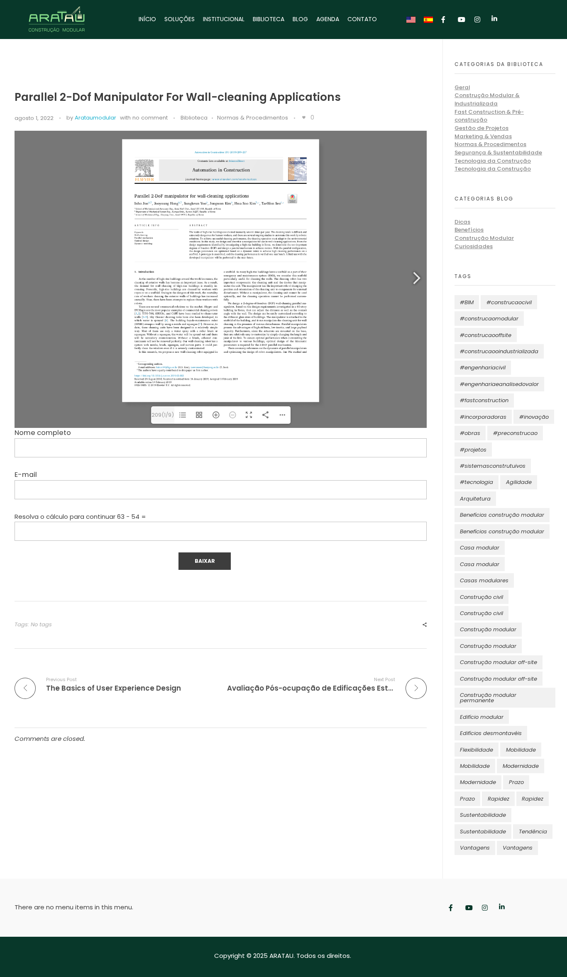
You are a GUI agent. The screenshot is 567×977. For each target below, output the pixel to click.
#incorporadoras (483, 417)
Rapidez (498, 799)
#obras (470, 433)
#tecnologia (476, 482)
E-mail (26, 474)
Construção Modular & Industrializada (487, 99)
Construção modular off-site (498, 662)
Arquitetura (475, 499)
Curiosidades (474, 246)
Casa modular (479, 548)
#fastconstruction (484, 400)
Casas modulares (484, 580)
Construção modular (488, 629)
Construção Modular (484, 238)
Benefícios (469, 230)
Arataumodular (95, 118)
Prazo (516, 782)
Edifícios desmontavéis (491, 733)
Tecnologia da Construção (493, 161)
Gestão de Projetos (481, 128)
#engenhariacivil (483, 367)
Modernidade (521, 766)
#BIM (467, 302)
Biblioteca (194, 118)
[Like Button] (303, 117)
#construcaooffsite (485, 335)
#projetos (473, 450)
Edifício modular (481, 717)
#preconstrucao (515, 433)
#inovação (534, 417)
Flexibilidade (476, 750)
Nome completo (43, 432)
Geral (462, 87)
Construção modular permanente (488, 697)
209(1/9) (163, 415)
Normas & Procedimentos (252, 118)
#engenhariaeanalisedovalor (499, 384)
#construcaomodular (489, 318)
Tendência (533, 831)
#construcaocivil (509, 302)
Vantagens (475, 848)
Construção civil (481, 597)
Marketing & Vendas (483, 136)
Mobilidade (521, 750)
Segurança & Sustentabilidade (498, 152)
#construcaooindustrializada (499, 351)
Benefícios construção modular (502, 515)
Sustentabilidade (483, 815)
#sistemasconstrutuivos (492, 466)
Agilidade (519, 482)
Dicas (462, 222)
